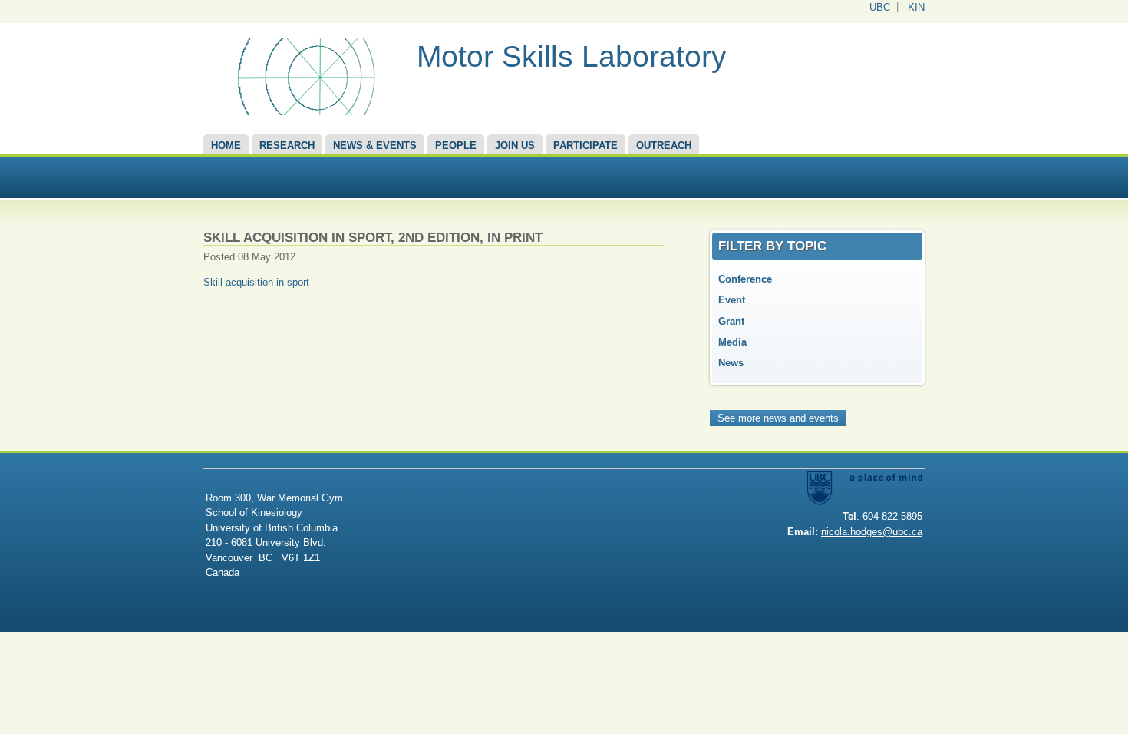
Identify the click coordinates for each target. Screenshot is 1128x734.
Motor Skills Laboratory (572, 56)
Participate (585, 145)
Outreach (663, 145)
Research (287, 145)
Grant (731, 321)
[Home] (304, 111)
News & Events (375, 145)
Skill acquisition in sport (256, 282)
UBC (879, 7)
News (731, 363)
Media (732, 342)
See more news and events (778, 418)
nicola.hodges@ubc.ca (871, 531)
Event (731, 300)
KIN (916, 7)
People (456, 145)
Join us (515, 145)
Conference (745, 279)
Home (226, 145)
